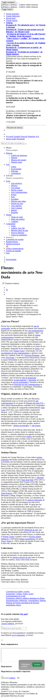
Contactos (25, 691)
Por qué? (24, 614)
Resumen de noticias (14, 128)
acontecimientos (20, 380)
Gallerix (12, 678)
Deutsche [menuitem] (31, 136)
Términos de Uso (22, 694)
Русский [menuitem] (9, 136)
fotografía (32, 380)
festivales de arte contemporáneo (27, 384)
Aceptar (37, 664)
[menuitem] (37, 136)
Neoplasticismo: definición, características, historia (26, 600)
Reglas (12, 694)
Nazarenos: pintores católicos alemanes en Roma (25, 598)
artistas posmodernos (27, 539)
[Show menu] (17, 2)
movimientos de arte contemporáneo (15, 353)
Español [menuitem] (17, 136)
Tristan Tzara (19, 351)
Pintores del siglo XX (34, 403)
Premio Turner (8, 537)
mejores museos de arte (22, 557)
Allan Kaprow (6, 493)
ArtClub (14, 177)
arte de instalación (29, 378)
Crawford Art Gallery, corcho (17, 591)
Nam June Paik (27, 480)
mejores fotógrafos (35, 500)
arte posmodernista (35, 331)
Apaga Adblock (8, 623)
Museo (12, 149)
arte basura (36, 426)
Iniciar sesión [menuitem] (11, 139)
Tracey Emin (6, 541)
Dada (37, 349)
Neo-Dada (10, 357)
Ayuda (4, 691)
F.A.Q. (10, 691)
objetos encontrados (21, 426)
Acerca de (17, 691)
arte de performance (21, 382)
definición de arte (31, 530)
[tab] (6, 288)
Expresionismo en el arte (15, 596)
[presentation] (26, 292)
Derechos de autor (17, 696)
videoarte (40, 477)
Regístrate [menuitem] (21, 139)
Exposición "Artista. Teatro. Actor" (20, 594)
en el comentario (18, 635)
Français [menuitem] (24, 136)
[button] (12, 14)
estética (29, 436)
